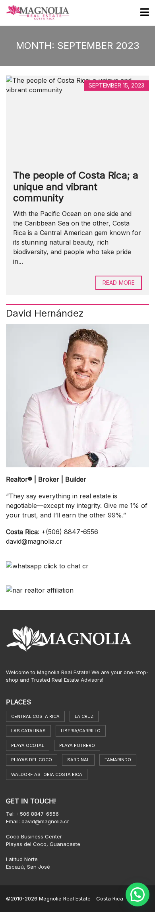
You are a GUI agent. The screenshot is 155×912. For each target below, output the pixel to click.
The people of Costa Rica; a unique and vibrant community (75, 186)
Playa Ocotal (27, 745)
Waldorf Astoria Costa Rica (46, 774)
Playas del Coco (31, 759)
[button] (137, 894)
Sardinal (78, 759)
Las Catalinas (28, 730)
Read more (119, 282)
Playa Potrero (77, 745)
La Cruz (84, 716)
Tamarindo (118, 759)
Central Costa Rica (35, 716)
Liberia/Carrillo (81, 730)
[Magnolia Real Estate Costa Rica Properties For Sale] (35, 13)
